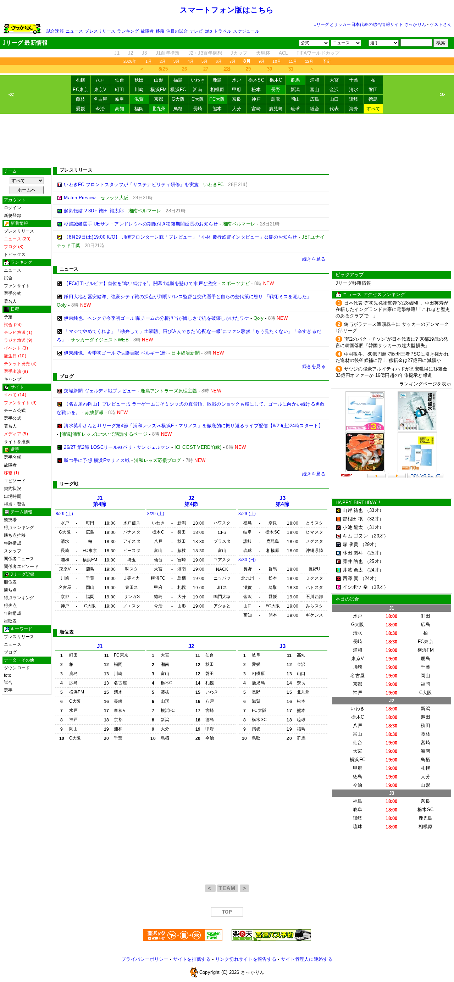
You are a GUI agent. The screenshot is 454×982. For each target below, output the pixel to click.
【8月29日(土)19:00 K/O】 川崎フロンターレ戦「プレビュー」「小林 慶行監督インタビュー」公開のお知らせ (180, 237)
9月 (262, 61)
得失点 (10, 605)
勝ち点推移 (15, 535)
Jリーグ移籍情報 (353, 283)
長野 (276, 89)
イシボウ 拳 (355, 587)
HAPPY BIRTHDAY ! (358, 502)
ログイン (12, 207)
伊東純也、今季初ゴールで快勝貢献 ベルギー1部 (115, 353)
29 (248, 69)
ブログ (10, 652)
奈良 (237, 99)
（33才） (374, 510)
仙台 (119, 80)
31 (291, 69)
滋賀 (139, 99)
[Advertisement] (227, 140)
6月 (219, 61)
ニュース (74, 31)
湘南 (198, 89)
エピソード (15, 480)
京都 (159, 99)
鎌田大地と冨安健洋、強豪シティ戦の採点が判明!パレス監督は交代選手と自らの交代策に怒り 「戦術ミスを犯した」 (187, 296)
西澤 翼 (350, 578)
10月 (276, 61)
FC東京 (80, 89)
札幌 (80, 80)
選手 (8, 690)
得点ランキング (19, 527)
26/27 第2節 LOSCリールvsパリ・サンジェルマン (117, 447)
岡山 (295, 99)
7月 (232, 61)
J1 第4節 (100, 501)
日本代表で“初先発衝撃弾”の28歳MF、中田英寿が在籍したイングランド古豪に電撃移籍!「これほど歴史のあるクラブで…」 (393, 309)
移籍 (160, 31)
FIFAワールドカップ (318, 53)
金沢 (334, 89)
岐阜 (119, 99)
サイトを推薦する (192, 959)
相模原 (217, 89)
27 (206, 69)
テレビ (196, 31)
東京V (100, 89)
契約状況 (12, 488)
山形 (159, 80)
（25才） (374, 553)
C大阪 (198, 99)
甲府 (237, 89)
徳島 (373, 99)
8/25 (163, 69)
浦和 (315, 80)
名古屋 (100, 99)
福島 (178, 80)
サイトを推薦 (17, 441)
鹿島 (217, 80)
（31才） (374, 527)
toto (208, 31)
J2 (130, 53)
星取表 (10, 621)
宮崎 (256, 108)
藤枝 (80, 99)
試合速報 (55, 31)
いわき (198, 80)
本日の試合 (347, 599)
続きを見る (314, 259)
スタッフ (12, 550)
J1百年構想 (168, 53)
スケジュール (246, 31)
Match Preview (79, 197)
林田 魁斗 (353, 553)
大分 (237, 108)
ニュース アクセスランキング (374, 294)
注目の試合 (177, 31)
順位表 (10, 582)
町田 (119, 89)
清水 (354, 89)
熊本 (217, 108)
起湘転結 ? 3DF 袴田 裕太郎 (94, 210)
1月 (148, 61)
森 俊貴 (350, 544)
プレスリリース (100, 31)
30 (269, 69)
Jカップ (239, 53)
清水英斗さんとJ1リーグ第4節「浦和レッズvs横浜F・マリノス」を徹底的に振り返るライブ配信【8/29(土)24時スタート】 (193, 425)
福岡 (139, 108)
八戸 (100, 80)
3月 (176, 61)
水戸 (237, 80)
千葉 (354, 80)
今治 (100, 108)
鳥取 (276, 99)
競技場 (10, 519)
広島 (315, 99)
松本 (256, 89)
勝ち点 (10, 589)
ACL (283, 53)
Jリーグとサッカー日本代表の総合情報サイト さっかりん (370, 24)
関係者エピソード (21, 566)
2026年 (129, 61)
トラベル (222, 31)
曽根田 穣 (353, 518)
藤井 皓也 (353, 561)
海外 (354, 108)
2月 (163, 61)
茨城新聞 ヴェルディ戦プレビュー (100, 391)
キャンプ (12, 379)
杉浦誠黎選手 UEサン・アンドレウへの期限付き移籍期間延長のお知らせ (141, 224)
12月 (309, 61)
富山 (315, 89)
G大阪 (178, 99)
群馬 (295, 80)
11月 (293, 61)
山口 (334, 99)
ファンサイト (17, 285)
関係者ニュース (19, 558)
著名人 (10, 301)
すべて (373, 108)
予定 (327, 61)
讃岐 (354, 99)
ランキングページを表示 (425, 383)
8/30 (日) (247, 559)
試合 (8, 277)
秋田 (139, 80)
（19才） (378, 587)
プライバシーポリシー (144, 959)
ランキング (128, 31)
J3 (144, 53)
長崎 (198, 108)
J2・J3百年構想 (205, 53)
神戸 (256, 99)
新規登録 (12, 215)
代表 (334, 108)
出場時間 (12, 496)
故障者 (147, 31)
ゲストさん (441, 24)
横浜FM (158, 89)
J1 (117, 53)
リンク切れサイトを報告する (245, 959)
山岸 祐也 (353, 510)
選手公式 (12, 293)
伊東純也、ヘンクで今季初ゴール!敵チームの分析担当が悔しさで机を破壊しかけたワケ (156, 318)
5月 (204, 61)
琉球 (295, 108)
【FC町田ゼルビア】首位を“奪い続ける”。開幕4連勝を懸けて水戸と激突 (140, 283)
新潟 (295, 89)
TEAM (227, 888)
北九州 (159, 108)
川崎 (139, 89)
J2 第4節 (191, 501)
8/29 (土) (64, 513)
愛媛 (80, 108)
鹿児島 (276, 108)
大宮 (334, 80)
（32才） (374, 518)
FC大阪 (217, 99)
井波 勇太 (353, 570)
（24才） (374, 570)
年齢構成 (12, 543)
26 (184, 69)
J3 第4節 (282, 501)
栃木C (276, 80)
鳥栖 (178, 108)
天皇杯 (263, 53)
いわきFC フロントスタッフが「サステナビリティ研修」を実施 (131, 184)
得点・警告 (15, 504)
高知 (119, 108)
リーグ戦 (69, 483)
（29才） (378, 536)
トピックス (15, 254)
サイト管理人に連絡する (307, 959)
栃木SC (256, 80)
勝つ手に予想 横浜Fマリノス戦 (96, 460)
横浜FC (178, 89)
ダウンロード (17, 667)
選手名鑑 (12, 457)
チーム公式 (15, 410)
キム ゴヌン (355, 536)
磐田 (373, 89)
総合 (315, 108)
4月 (191, 61)
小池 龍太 (353, 527)
